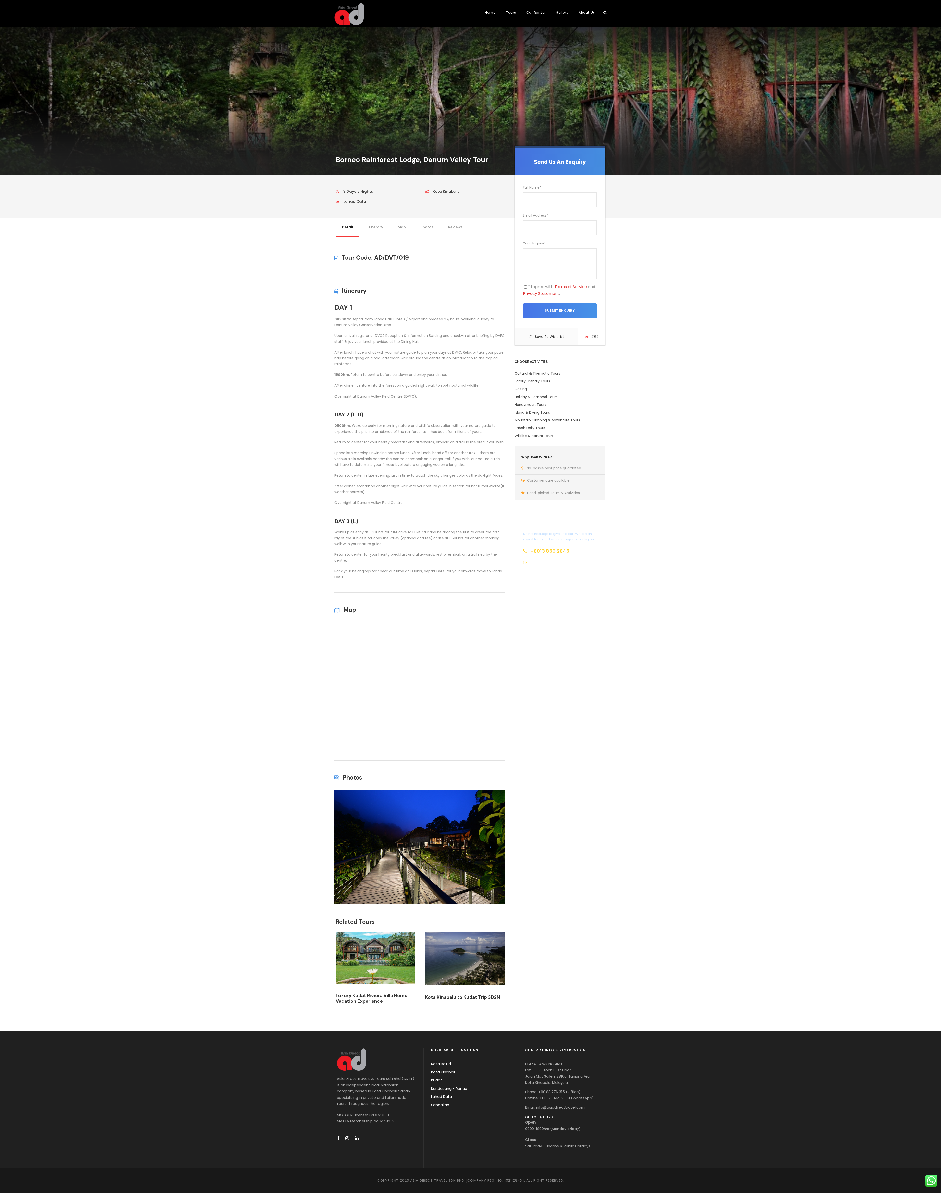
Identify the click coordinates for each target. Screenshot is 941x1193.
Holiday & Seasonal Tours (536, 396)
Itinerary (375, 227)
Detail (347, 227)
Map (402, 227)
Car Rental (535, 12)
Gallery (562, 12)
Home (490, 12)
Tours (511, 12)
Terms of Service (570, 287)
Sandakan (440, 1104)
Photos (427, 227)
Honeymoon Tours (530, 404)
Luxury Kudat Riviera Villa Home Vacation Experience (371, 998)
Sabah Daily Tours (530, 427)
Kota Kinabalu (443, 1072)
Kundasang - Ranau (449, 1088)
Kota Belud (441, 1063)
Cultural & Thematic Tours (537, 373)
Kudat (436, 1080)
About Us (587, 12)
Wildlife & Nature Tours (534, 435)
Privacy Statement (541, 293)
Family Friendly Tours (532, 381)
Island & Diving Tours (532, 412)
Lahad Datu (441, 1096)
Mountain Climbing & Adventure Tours (547, 420)
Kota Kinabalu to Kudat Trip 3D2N (462, 997)
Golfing (521, 388)
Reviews (455, 227)
